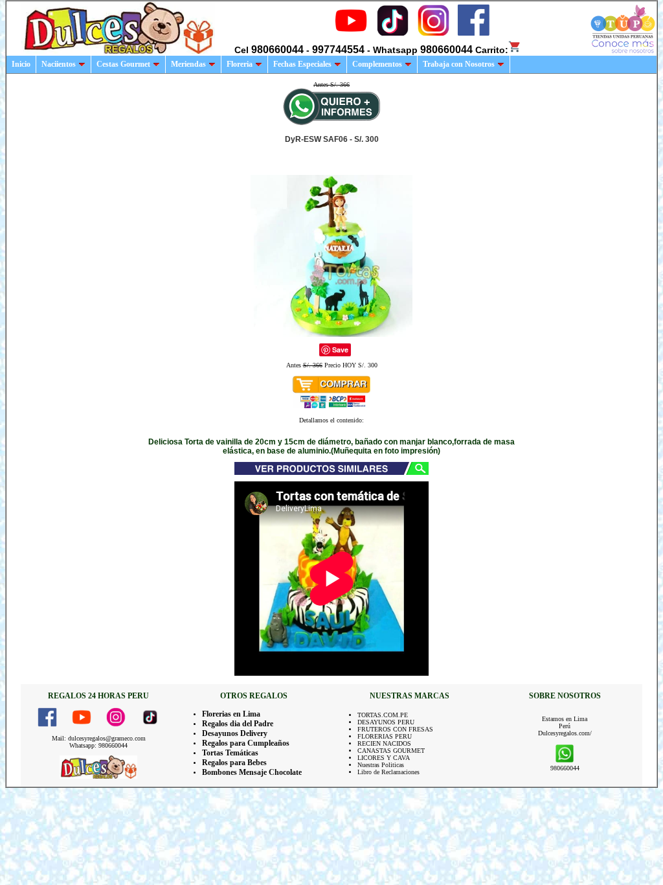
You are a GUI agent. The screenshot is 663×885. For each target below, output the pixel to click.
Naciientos (58, 64)
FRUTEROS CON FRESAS (395, 729)
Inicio (21, 64)
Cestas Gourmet (123, 64)
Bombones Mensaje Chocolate (252, 772)
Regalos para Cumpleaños (245, 743)
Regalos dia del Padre (237, 723)
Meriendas (188, 64)
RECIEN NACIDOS (384, 743)
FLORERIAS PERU (384, 736)
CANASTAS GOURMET (391, 750)
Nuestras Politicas (380, 764)
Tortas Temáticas (230, 752)
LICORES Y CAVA (383, 757)
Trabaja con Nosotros (459, 64)
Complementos (377, 64)
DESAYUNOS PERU (385, 722)
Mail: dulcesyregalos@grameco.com (99, 738)
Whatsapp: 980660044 (98, 745)
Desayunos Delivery (234, 733)
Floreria (240, 64)
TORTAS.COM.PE (382, 714)
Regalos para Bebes (234, 762)
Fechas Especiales (302, 64)
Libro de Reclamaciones (388, 772)
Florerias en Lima (231, 713)
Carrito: (491, 50)
